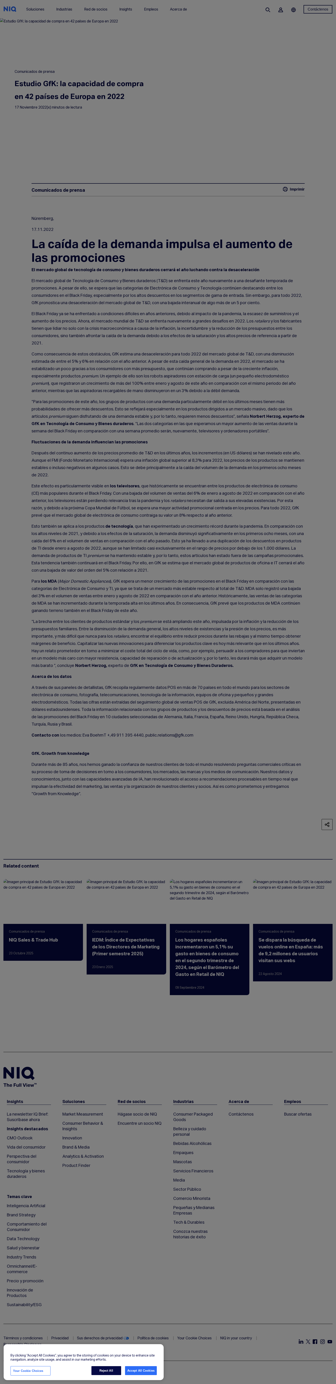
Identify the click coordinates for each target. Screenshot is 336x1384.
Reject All (106, 1370)
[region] (84, 1362)
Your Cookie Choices (28, 1371)
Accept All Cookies (141, 1370)
